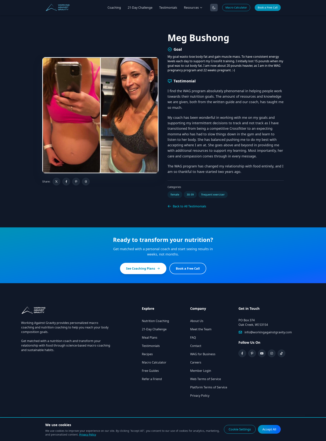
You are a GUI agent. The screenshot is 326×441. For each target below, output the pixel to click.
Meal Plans (149, 337)
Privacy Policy (199, 395)
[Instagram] (271, 353)
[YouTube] (262, 353)
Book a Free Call (268, 7)
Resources (191, 7)
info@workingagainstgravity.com (268, 332)
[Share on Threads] (86, 181)
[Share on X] (56, 181)
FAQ (193, 337)
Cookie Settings (240, 429)
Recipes (147, 354)
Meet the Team (200, 329)
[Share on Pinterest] (76, 181)
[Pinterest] (252, 353)
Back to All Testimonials (189, 206)
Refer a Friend (152, 379)
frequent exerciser (213, 194)
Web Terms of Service (205, 379)
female (175, 194)
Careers (195, 362)
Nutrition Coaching (155, 321)
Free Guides (150, 371)
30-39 (190, 194)
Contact (195, 346)
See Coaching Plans (140, 268)
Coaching (114, 7)
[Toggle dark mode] (214, 7)
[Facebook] (242, 353)
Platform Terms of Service (208, 387)
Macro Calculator (236, 7)
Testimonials (168, 7)
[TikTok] (281, 353)
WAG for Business (202, 354)
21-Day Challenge (140, 7)
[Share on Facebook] (66, 181)
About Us (196, 321)
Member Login (200, 371)
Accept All (269, 429)
